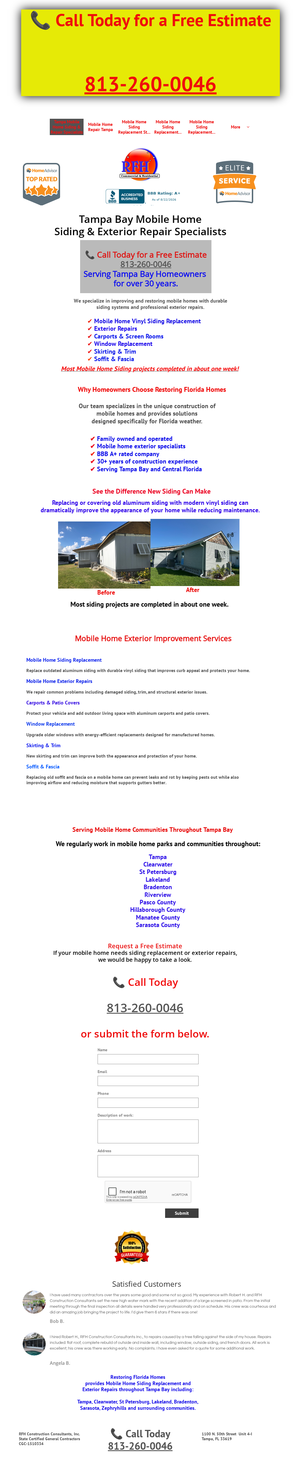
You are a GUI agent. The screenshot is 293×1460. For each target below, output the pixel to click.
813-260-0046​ (150, 83)
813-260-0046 (145, 263)
